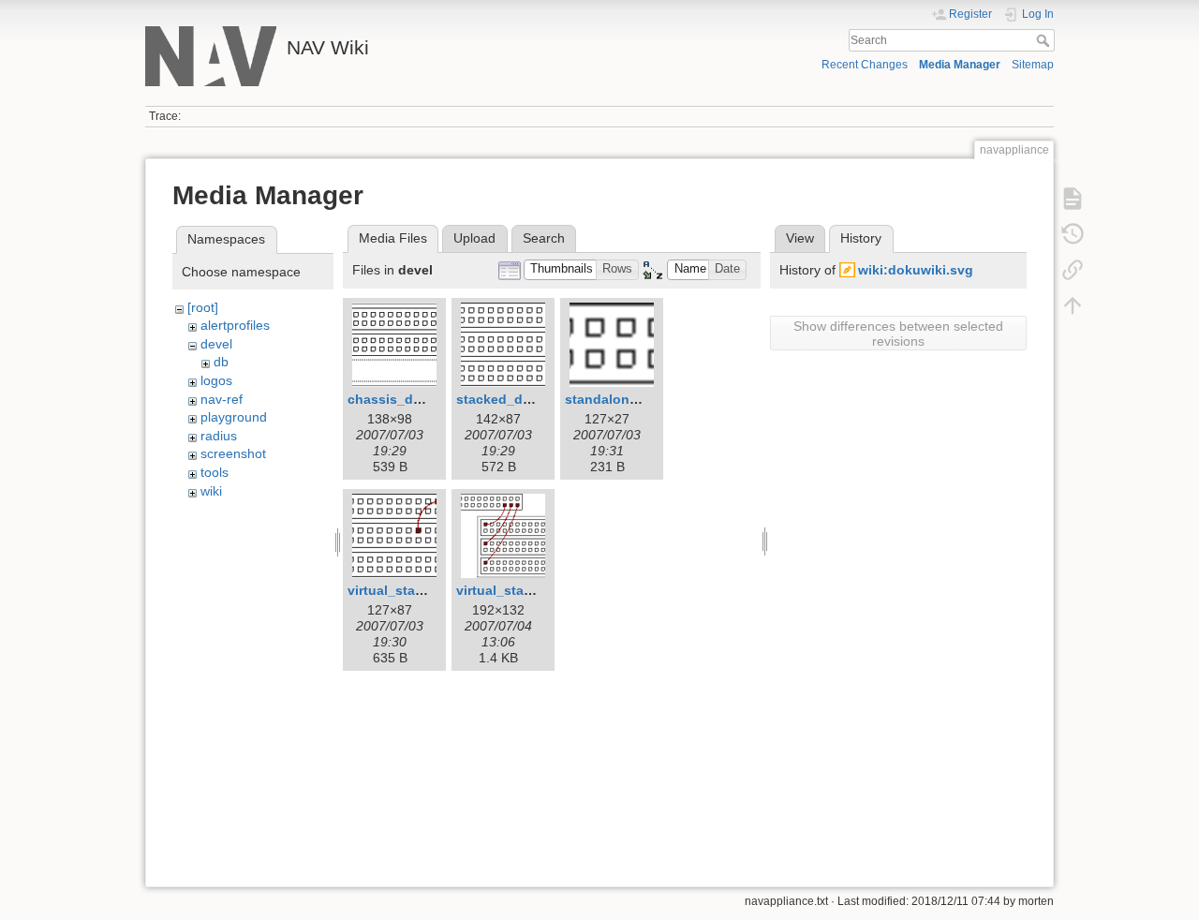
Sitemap (1033, 64)
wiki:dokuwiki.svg (915, 269)
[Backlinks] (1072, 270)
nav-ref (221, 399)
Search (1045, 40)
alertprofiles (235, 325)
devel (216, 343)
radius (218, 435)
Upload (474, 237)
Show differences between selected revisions (898, 334)
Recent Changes (865, 64)
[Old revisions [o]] (1072, 234)
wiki (211, 490)
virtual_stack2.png (515, 590)
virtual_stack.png (403, 590)
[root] (202, 307)
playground (233, 416)
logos (216, 380)
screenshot (233, 453)
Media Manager (959, 64)
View (800, 237)
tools (214, 472)
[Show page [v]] (1072, 198)
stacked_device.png (520, 399)
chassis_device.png (412, 399)
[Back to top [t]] (1072, 305)
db (221, 361)
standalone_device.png (640, 399)
